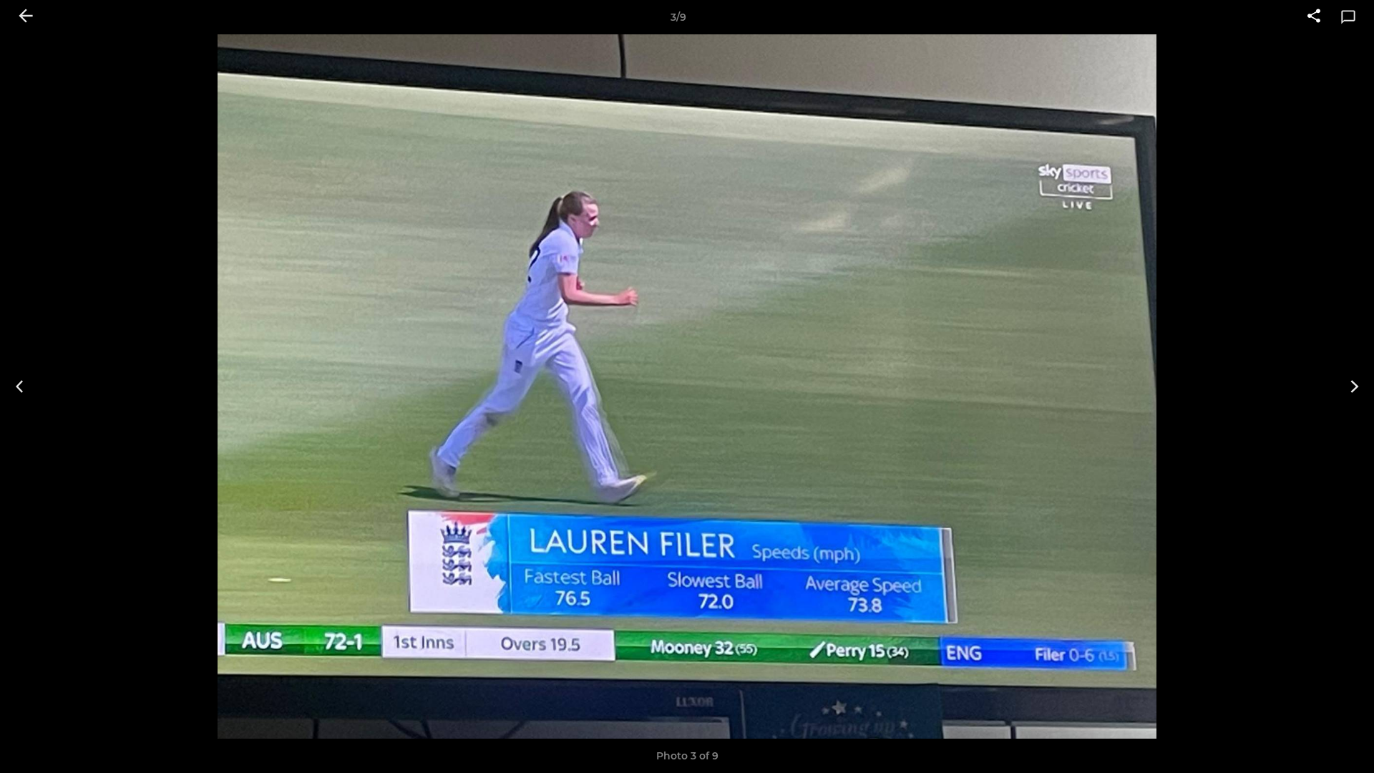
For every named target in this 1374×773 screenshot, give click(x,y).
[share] (1313, 17)
